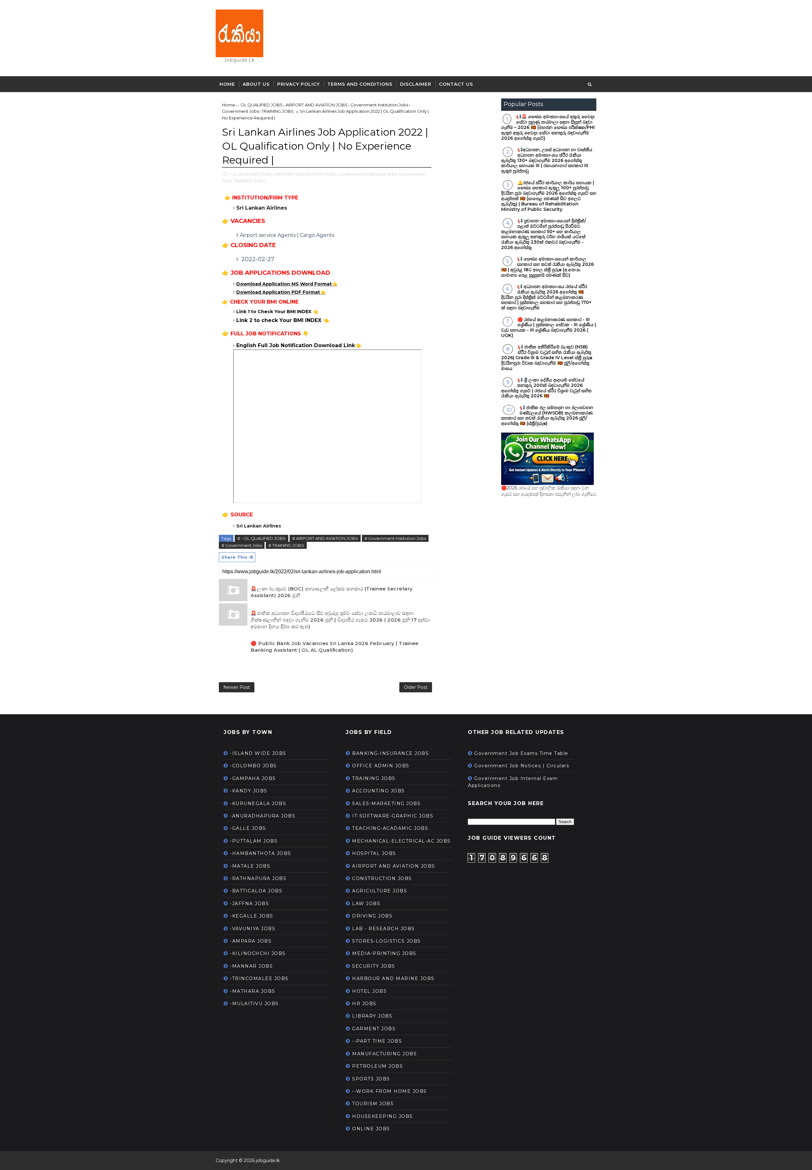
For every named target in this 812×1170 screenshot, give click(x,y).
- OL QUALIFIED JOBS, (251, 174)
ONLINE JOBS (371, 1129)
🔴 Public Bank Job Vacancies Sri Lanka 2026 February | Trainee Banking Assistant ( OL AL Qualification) (335, 646)
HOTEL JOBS (369, 991)
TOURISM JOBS (373, 1103)
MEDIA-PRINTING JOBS (384, 953)
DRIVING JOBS (372, 916)
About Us (256, 84)
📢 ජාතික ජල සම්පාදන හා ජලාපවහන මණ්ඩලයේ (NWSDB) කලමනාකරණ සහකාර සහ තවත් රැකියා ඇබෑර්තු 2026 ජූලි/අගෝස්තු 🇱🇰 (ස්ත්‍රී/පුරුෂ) (547, 415)
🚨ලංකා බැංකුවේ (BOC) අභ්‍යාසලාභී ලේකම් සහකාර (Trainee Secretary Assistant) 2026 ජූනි (332, 592)
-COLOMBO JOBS (253, 766)
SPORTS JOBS (371, 1079)
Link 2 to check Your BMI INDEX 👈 (282, 320)
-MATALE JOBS (250, 866)
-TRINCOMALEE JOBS (259, 978)
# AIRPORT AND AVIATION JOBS (325, 538)
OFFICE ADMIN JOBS (380, 766)
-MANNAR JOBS (251, 966)
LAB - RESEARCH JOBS (383, 928)
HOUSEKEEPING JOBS (382, 1116)
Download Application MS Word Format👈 (286, 284)
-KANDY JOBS (248, 791)
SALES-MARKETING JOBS (386, 803)
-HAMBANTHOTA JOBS (260, 853)
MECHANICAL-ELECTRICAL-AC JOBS (401, 841)
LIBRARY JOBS (372, 1016)
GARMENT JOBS (374, 1029)
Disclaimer (415, 84)
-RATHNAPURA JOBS (258, 878)
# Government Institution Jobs (395, 538)
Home (227, 84)
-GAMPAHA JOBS (253, 778)
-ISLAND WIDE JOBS (258, 753)
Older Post (416, 687)
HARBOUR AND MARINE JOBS (393, 978)
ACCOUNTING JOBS (378, 791)
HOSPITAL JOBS (374, 853)
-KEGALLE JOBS (251, 916)
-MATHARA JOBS (252, 991)
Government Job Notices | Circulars (521, 766)
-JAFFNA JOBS (249, 903)
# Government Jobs (241, 545)
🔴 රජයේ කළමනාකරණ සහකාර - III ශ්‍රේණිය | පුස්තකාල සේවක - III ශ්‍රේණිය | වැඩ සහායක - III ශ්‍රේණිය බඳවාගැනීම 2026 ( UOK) (548, 327)
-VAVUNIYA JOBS (252, 928)
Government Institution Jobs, (368, 174)
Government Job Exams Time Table (521, 753)
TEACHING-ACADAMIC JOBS (390, 828)
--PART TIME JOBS (377, 1041)
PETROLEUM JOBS (377, 1066)
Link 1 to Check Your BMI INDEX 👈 (277, 311)
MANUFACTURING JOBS (384, 1054)
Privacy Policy (298, 84)
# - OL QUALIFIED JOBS (261, 538)
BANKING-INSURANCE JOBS (390, 753)
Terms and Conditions (359, 84)
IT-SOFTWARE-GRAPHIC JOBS (392, 816)
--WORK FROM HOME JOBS (389, 1091)
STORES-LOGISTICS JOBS (386, 941)
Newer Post (236, 687)
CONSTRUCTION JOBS (382, 878)
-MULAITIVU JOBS (254, 1003)
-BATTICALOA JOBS (256, 891)
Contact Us (456, 84)
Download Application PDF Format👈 (280, 292)
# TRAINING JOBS (286, 545)
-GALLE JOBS (248, 828)
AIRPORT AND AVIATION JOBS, (306, 174)
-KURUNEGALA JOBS (258, 803)
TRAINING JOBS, (249, 180)
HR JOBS (364, 1003)
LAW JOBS (366, 903)
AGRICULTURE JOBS (379, 891)
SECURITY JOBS (373, 966)
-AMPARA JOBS (251, 941)
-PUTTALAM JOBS (254, 841)
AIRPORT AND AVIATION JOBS (393, 866)
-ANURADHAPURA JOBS (262, 816)
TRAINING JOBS (374, 778)
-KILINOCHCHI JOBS (258, 953)
